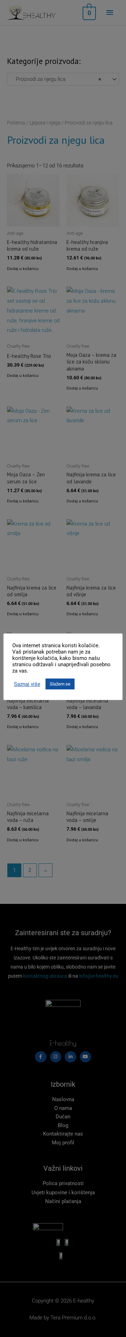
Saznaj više (27, 684)
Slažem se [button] (60, 684)
